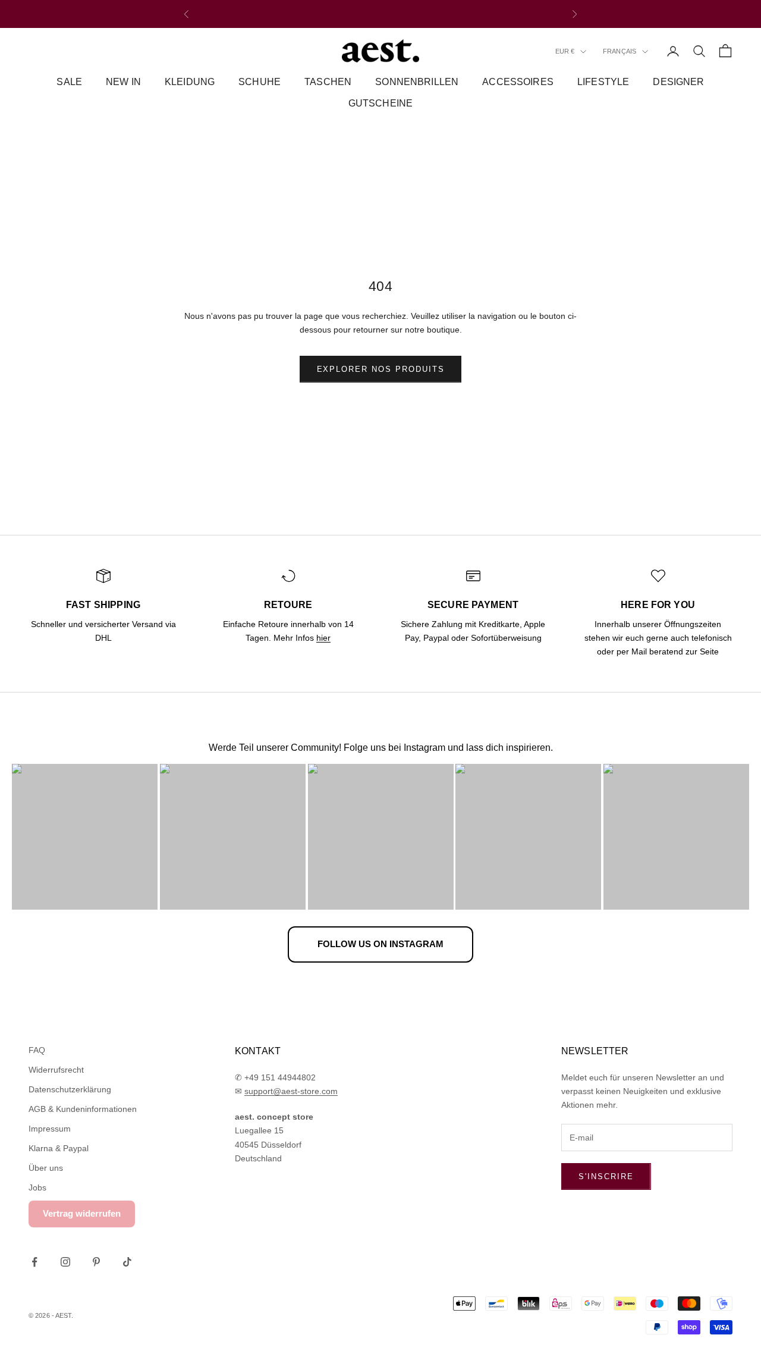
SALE (69, 82)
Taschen (327, 82)
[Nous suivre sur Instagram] (65, 1262)
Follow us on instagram (380, 944)
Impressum (50, 1128)
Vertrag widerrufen (82, 1213)
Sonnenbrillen (416, 82)
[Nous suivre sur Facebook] (34, 1262)
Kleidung (190, 82)
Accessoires (518, 82)
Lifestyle (603, 82)
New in (123, 82)
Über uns (46, 1168)
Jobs (37, 1187)
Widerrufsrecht (56, 1069)
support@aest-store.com (291, 1091)
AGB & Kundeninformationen (83, 1109)
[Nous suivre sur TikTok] (127, 1262)
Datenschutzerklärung (70, 1089)
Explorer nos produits (381, 369)
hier (323, 638)
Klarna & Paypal (59, 1148)
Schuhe (259, 82)
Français (619, 51)
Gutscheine (380, 104)
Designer (678, 82)
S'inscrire (606, 1176)
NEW (336, 14)
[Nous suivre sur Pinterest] (96, 1262)
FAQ (37, 1050)
